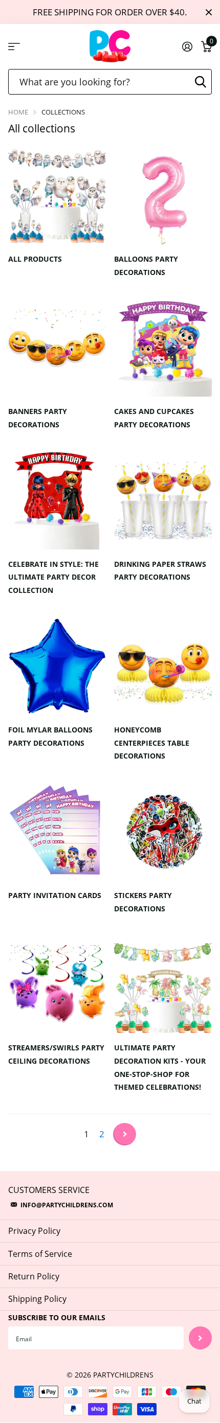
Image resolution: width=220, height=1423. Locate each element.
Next (124, 1134)
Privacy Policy (34, 1230)
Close (208, 12)
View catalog (14, 46)
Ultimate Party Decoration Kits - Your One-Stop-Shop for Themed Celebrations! (160, 1067)
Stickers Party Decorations (143, 901)
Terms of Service (40, 1253)
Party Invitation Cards (55, 895)
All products (36, 259)
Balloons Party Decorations (146, 265)
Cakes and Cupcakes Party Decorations (154, 417)
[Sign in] (187, 46)
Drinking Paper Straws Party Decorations (160, 570)
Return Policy (33, 1276)
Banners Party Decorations (37, 417)
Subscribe (200, 1337)
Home (18, 112)
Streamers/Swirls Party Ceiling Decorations (56, 1054)
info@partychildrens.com (66, 1205)
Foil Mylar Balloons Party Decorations (50, 736)
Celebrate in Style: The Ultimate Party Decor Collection (53, 577)
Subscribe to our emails (56, 1317)
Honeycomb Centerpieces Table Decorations (151, 743)
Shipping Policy (37, 1298)
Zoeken (200, 82)
